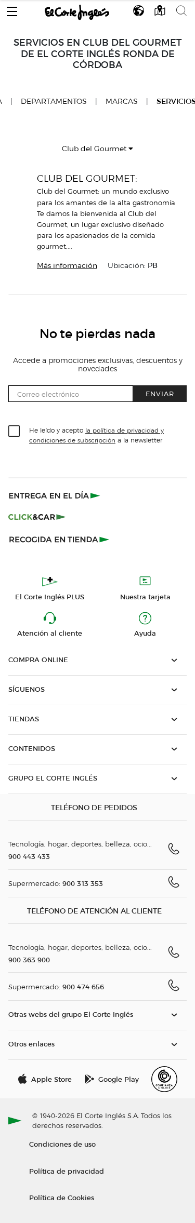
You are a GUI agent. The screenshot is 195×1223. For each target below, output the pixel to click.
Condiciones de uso (62, 1144)
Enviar (160, 393)
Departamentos (54, 101)
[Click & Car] (37, 517)
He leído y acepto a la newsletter (96, 434)
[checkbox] (14, 431)
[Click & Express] (55, 495)
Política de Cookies (61, 1197)
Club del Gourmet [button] (95, 148)
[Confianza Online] (164, 1079)
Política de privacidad (66, 1171)
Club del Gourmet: (87, 178)
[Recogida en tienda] (59, 539)
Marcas (122, 101)
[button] (12, 9)
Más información (67, 265)
